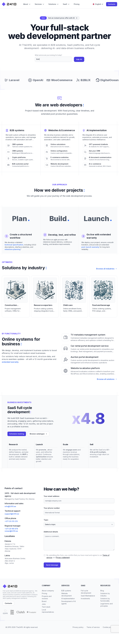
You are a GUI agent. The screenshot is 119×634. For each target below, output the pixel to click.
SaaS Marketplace (88, 596)
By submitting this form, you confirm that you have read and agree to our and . (77, 556)
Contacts (111, 4)
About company (48, 591)
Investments (85, 599)
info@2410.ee (10, 506)
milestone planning (12, 249)
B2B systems (66, 591)
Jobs (44, 604)
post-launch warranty (90, 247)
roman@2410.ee (11, 531)
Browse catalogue (37, 434)
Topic (46, 520)
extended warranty (10, 362)
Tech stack (46, 607)
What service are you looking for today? (48, 55)
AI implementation (68, 599)
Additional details (51, 532)
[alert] (59, 18)
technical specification (14, 245)
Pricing (44, 593)
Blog (102, 591)
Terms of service (93, 627)
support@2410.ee (12, 514)
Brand (44, 601)
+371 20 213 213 (11, 521)
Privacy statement (63, 557)
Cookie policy (108, 627)
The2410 (19, 627)
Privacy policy (78, 627)
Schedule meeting (16, 434)
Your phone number (52, 508)
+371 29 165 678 (11, 529)
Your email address (51, 496)
